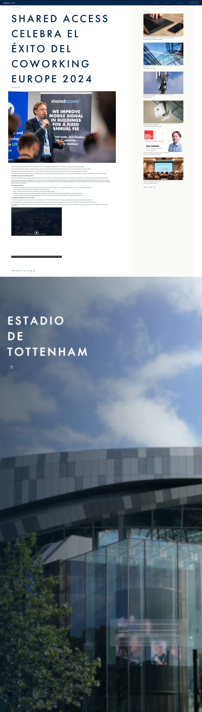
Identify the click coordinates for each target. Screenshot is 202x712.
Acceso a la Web (194, 2)
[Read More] (163, 27)
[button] (36, 233)
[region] (163, 141)
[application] (36, 232)
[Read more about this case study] (38, 343)
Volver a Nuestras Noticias (16, 7)
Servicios (156, 2)
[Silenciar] (58, 256)
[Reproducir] (12, 256)
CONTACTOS (179, 2)
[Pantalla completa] (60, 256)
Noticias (168, 2)
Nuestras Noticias (146, 11)
